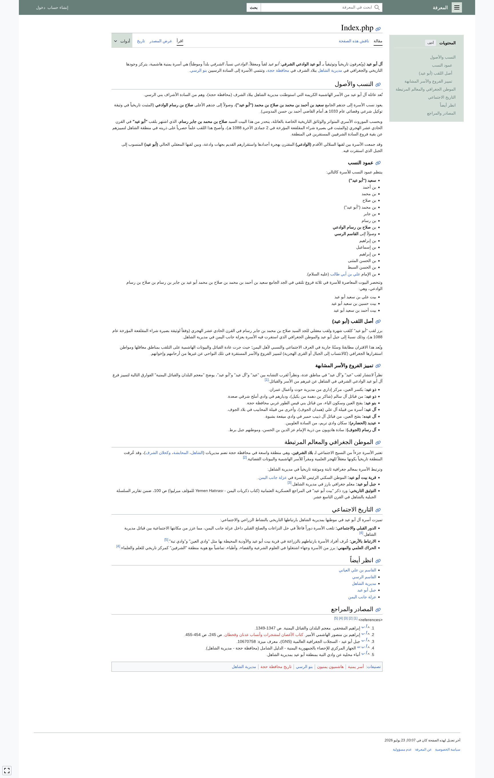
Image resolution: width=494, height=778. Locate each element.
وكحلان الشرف (158, 452)
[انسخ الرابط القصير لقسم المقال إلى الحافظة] (378, 85)
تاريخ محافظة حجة (276, 666)
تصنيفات (374, 666)
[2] (245, 457)
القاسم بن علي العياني (357, 570)
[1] (266, 380)
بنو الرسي (198, 70)
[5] (166, 539)
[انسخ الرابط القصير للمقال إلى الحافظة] (378, 29)
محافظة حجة (278, 70)
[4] (361, 533)
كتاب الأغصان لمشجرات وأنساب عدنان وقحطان (263, 634)
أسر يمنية (356, 666)
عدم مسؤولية (402, 749)
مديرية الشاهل (330, 70)
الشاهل (197, 452)
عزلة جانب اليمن (273, 477)
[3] (289, 482)
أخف (430, 43)
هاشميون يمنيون (330, 666)
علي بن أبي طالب (345, 274)
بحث (254, 7)
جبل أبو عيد (366, 590)
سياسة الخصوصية (447, 749)
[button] (457, 7)
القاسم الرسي (364, 577)
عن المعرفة (423, 749)
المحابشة (180, 452)
